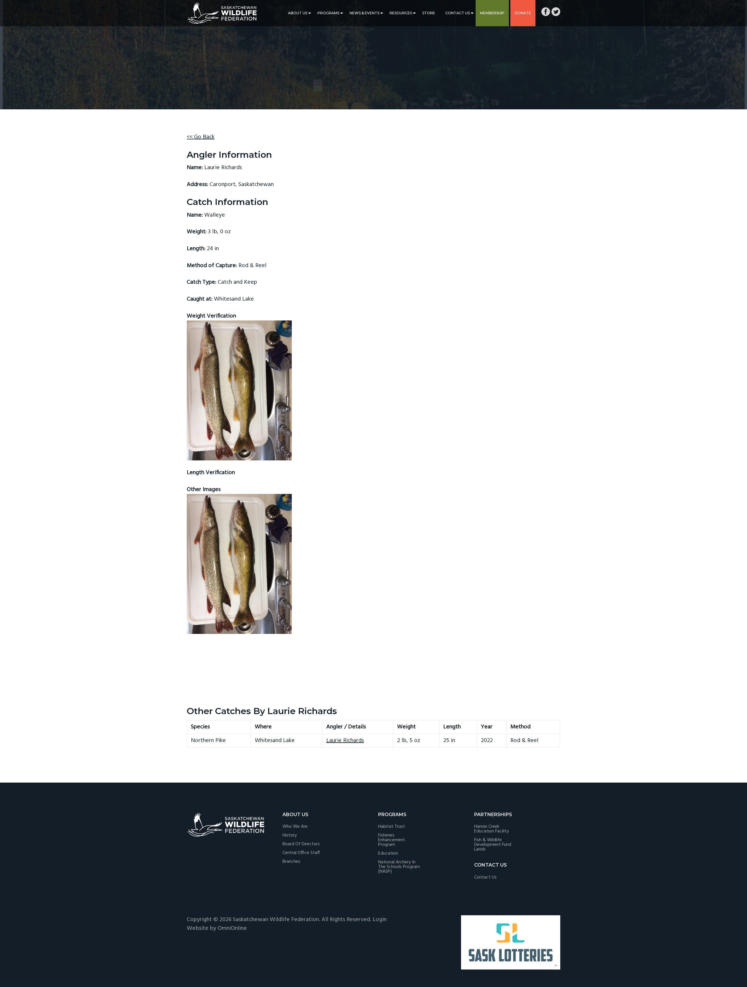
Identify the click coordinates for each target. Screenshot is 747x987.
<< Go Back (200, 137)
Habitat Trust (391, 826)
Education (388, 853)
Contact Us (457, 13)
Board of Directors (301, 844)
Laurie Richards (345, 740)
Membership (492, 13)
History (289, 835)
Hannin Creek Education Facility (491, 829)
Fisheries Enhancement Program (391, 840)
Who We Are (295, 826)
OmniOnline (232, 928)
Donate (523, 13)
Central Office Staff (301, 853)
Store (428, 13)
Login (380, 919)
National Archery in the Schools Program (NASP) (399, 867)
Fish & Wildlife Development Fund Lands (492, 845)
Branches (291, 861)
